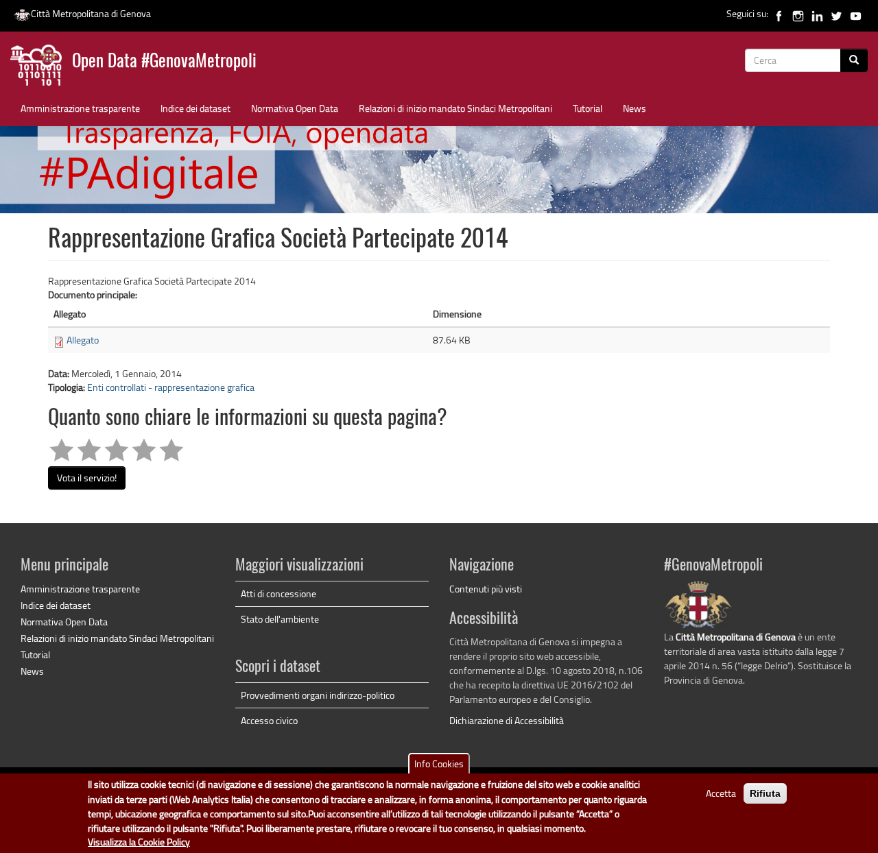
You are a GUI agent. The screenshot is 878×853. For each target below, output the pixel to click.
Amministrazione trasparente (80, 108)
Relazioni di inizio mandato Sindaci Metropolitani (455, 108)
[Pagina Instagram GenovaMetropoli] (798, 13)
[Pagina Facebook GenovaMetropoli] (778, 13)
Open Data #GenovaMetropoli (164, 62)
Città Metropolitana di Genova (91, 13)
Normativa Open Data (294, 108)
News (634, 108)
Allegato (83, 339)
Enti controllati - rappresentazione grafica (170, 387)
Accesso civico (269, 720)
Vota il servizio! (87, 477)
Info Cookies (439, 763)
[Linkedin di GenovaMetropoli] (817, 13)
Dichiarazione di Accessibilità (506, 720)
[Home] (41, 68)
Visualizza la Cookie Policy (139, 842)
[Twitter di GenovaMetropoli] (836, 13)
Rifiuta (765, 793)
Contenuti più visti (485, 588)
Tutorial (587, 108)
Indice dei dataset (195, 108)
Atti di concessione (278, 593)
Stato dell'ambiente (280, 618)
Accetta (721, 793)
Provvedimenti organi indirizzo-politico (317, 694)
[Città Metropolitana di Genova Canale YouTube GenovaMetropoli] (855, 13)
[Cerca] (854, 60)
